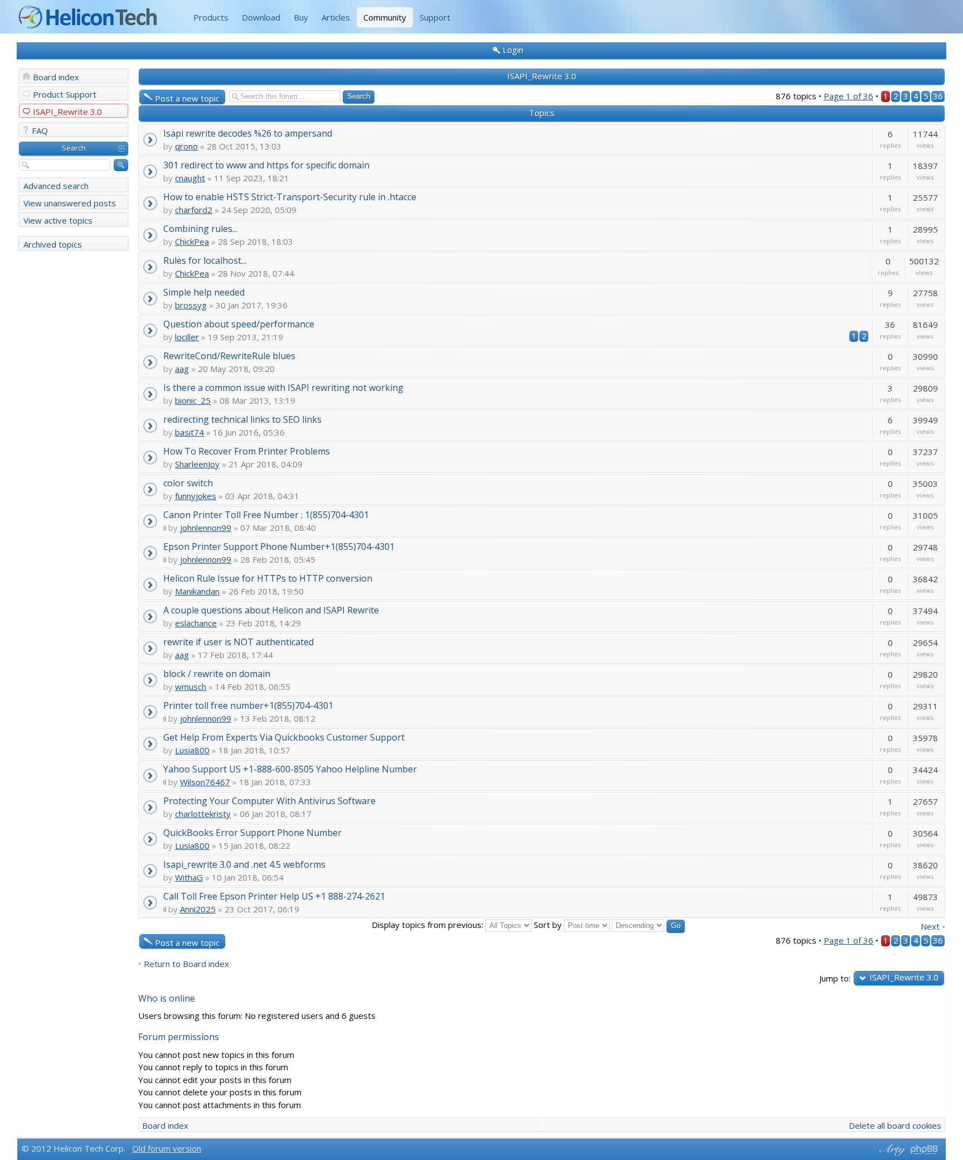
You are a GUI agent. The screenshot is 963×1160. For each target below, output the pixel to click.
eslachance (196, 623)
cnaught (190, 177)
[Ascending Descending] (648, 924)
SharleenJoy (197, 464)
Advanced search (56, 185)
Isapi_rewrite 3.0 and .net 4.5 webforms (244, 864)
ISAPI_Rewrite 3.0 (67, 111)
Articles (336, 17)
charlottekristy (203, 813)
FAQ (40, 130)
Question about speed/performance (238, 323)
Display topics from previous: (428, 924)
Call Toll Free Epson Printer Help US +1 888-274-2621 (274, 896)
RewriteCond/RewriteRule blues (229, 355)
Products (210, 17)
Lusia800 (192, 750)
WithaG (189, 877)
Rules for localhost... (204, 260)
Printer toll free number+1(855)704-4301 (248, 705)
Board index (56, 77)
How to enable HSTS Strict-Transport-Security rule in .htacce (289, 196)
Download (261, 17)
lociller (187, 336)
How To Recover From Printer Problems (246, 451)
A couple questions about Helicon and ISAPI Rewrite (271, 610)
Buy (301, 17)
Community (384, 17)
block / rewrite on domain (216, 673)
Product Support (64, 94)
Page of (848, 96)
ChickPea (192, 241)
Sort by (549, 924)
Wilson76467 (205, 781)
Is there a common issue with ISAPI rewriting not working (283, 387)
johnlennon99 (205, 527)
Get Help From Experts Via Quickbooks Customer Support (284, 737)
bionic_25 (193, 400)
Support (435, 17)
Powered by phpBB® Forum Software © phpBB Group (924, 1150)
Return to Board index (186, 964)
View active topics (58, 220)
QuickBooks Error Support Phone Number (252, 832)
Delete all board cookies (895, 1125)
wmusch (190, 686)
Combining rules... (200, 228)
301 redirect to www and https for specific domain (266, 165)
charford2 (193, 209)
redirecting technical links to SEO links (242, 419)
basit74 (189, 432)
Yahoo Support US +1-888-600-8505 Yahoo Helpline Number (290, 769)
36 (938, 96)
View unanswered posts (69, 203)
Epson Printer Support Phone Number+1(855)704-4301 (279, 546)
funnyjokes (195, 495)
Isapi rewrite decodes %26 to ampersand (247, 133)
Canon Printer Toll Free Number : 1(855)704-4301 (266, 514)
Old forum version (166, 1148)
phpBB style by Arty (891, 1150)
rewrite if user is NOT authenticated (238, 641)
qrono (186, 146)
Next (930, 926)
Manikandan (197, 591)
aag (182, 368)
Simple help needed (204, 292)
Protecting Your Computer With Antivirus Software (269, 800)
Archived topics (52, 244)
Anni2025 (198, 909)
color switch (188, 482)
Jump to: (834, 978)
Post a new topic (187, 98)
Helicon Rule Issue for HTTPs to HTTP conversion (267, 578)
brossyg (191, 305)
